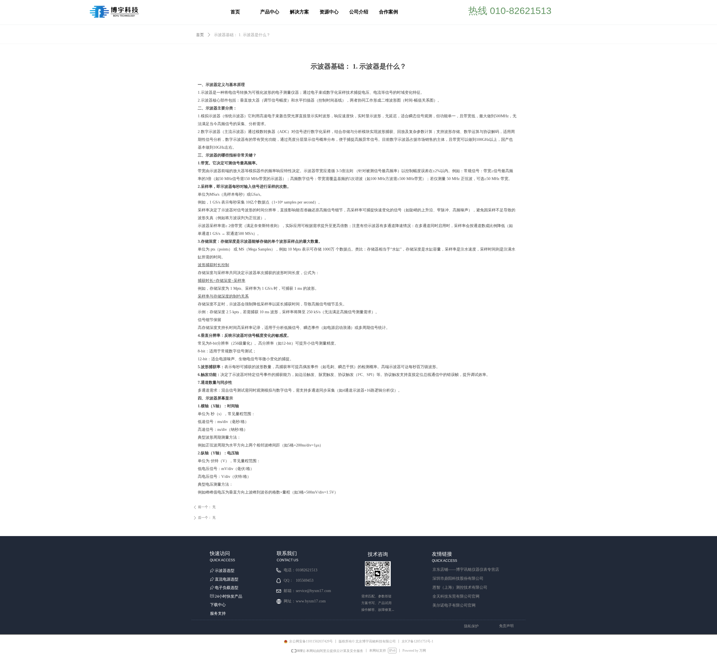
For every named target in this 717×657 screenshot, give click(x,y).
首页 (200, 35)
